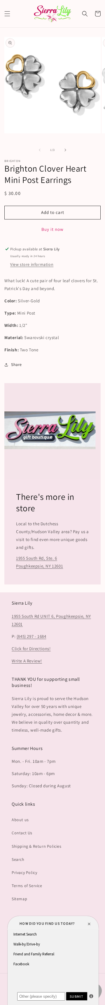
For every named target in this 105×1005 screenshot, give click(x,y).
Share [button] (16, 364)
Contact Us (22, 832)
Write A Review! (27, 661)
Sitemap (19, 898)
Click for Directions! (31, 648)
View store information (31, 264)
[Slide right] (65, 150)
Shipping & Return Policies (37, 846)
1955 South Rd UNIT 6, (34, 616)
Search (18, 859)
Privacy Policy (24, 872)
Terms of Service (27, 885)
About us (20, 819)
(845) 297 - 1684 (31, 636)
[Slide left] (39, 150)
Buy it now (52, 229)
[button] (7, 13)
